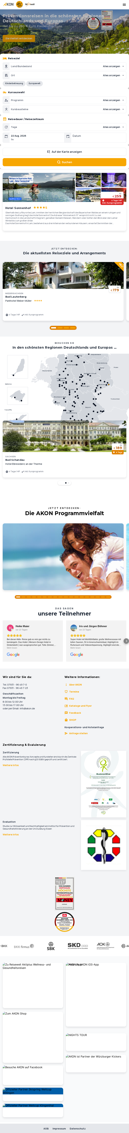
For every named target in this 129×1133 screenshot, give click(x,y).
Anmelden (64, 619)
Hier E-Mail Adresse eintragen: (38, 604)
